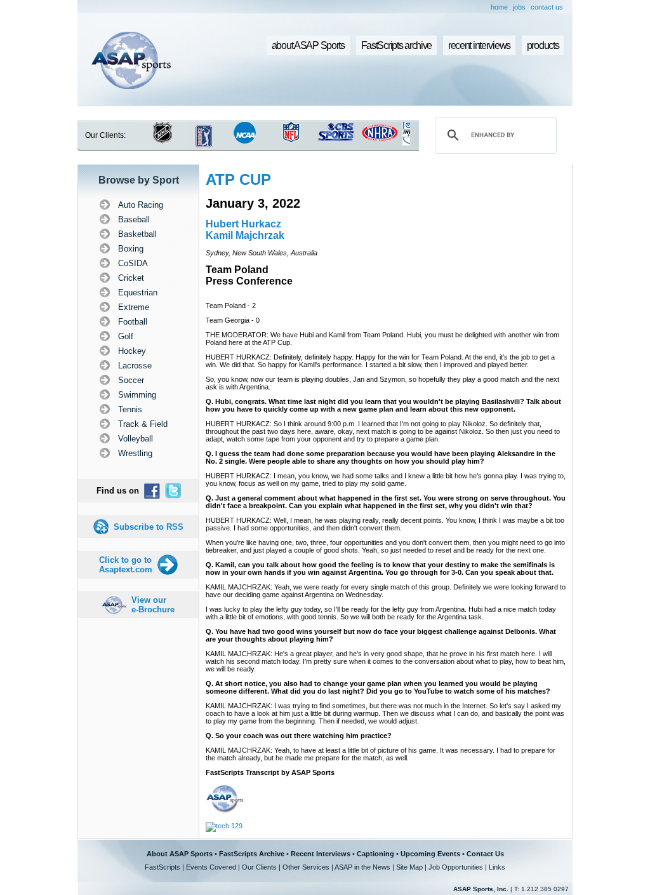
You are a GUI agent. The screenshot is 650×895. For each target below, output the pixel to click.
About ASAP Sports (180, 854)
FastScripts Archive (251, 854)
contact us (547, 7)
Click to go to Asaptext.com (125, 564)
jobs (519, 7)
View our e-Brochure (153, 604)
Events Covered (211, 867)
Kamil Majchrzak (245, 235)
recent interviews (479, 45)
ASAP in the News (362, 867)
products (543, 45)
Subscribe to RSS (148, 527)
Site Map (409, 867)
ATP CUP (238, 179)
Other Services (305, 867)
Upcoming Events (430, 854)
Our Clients (259, 867)
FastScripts (162, 867)
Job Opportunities (455, 867)
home (499, 7)
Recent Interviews (320, 854)
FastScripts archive (396, 45)
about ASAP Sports (308, 45)
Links (497, 867)
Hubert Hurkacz (243, 224)
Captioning (375, 854)
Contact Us (485, 854)
